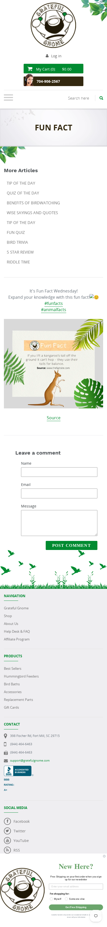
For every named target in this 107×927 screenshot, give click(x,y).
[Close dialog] (104, 856)
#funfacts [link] (53, 303)
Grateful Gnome (16, 608)
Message (28, 506)
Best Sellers (12, 668)
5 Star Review (20, 252)
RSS (17, 850)
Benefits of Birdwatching (33, 202)
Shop (8, 616)
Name (26, 463)
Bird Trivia (17, 242)
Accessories (13, 691)
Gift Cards (11, 707)
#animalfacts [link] (53, 309)
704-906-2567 (48, 81)
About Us (11, 623)
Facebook (22, 821)
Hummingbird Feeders (21, 676)
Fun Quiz (16, 232)
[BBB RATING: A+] (19, 768)
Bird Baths (12, 684)
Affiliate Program (17, 639)
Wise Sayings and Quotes (32, 212)
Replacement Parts (18, 699)
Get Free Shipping (75, 907)
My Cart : (53, 69)
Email (26, 484)
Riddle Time (18, 261)
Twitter (20, 830)
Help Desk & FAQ (17, 631)
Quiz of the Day (23, 193)
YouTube (21, 840)
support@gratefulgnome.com (30, 760)
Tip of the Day (21, 183)
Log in (56, 55)
